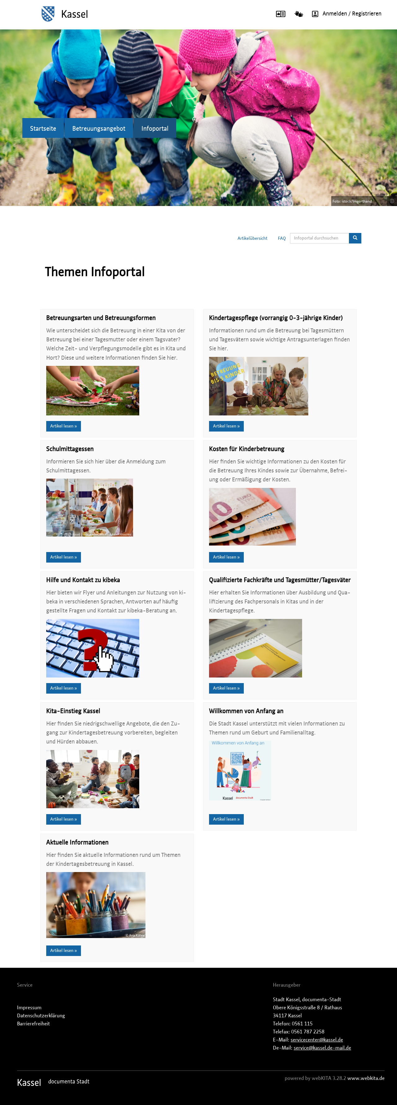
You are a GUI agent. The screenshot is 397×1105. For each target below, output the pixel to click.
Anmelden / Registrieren (352, 14)
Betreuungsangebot (98, 129)
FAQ (282, 238)
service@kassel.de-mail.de (322, 1048)
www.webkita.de (366, 1078)
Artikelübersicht (252, 238)
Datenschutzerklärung (41, 1015)
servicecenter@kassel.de (317, 1039)
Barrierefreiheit (33, 1023)
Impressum (29, 1007)
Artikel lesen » (63, 426)
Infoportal (154, 129)
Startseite (43, 129)
